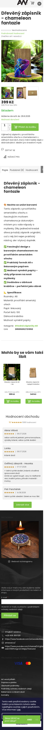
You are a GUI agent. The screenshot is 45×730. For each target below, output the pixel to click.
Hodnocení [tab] (32, 170)
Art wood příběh (8, 679)
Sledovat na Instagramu (21, 561)
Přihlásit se (10, 615)
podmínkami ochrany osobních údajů (20, 608)
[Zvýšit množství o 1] (9, 125)
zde (18, 709)
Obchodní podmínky (10, 685)
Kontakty (5, 695)
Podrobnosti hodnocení (12, 33)
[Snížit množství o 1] (9, 129)
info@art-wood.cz (13, 632)
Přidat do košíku (27, 126)
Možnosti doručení (10, 119)
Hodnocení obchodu (22, 416)
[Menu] (39, 3)
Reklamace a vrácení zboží (13, 692)
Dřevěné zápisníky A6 (26, 325)
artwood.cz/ (10, 643)
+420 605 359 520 (12, 635)
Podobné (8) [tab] (17, 170)
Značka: (11, 36)
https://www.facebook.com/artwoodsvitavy (24, 639)
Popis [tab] (5, 170)
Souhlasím (21, 723)
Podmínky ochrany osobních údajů (16, 689)
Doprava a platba (8, 682)
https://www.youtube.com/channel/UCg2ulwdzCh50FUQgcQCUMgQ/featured (24, 647)
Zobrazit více (22, 504)
